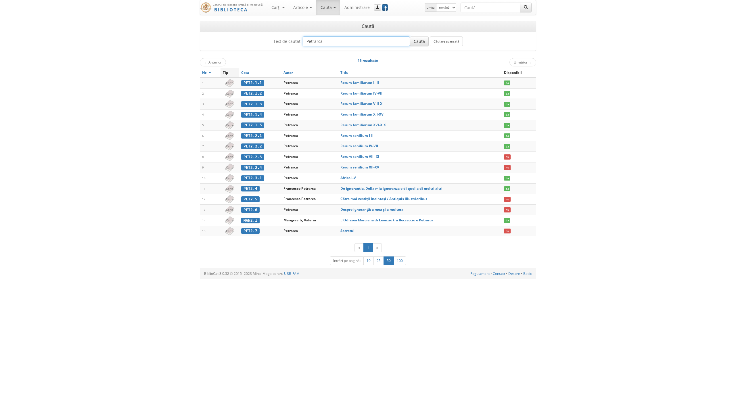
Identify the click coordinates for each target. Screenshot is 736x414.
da (507, 83)
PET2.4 (250, 188)
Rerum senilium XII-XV (359, 167)
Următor (523, 62)
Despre (514, 273)
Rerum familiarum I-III (359, 82)
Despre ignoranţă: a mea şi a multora (371, 209)
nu (507, 157)
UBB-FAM (292, 273)
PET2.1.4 (253, 114)
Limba (430, 7)
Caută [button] (327, 7)
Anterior (213, 62)
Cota (245, 72)
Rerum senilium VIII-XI (359, 156)
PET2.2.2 (253, 146)
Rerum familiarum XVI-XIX (363, 124)
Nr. (205, 72)
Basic (527, 273)
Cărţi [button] (276, 7)
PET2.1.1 (253, 82)
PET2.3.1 (253, 178)
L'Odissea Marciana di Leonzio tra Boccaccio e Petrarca (386, 220)
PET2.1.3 (253, 104)
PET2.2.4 (253, 167)
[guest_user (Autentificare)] (377, 7)
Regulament (480, 273)
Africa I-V (348, 177)
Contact (499, 273)
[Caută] (526, 7)
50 (389, 260)
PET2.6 (250, 210)
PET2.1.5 (253, 125)
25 (379, 260)
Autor (288, 72)
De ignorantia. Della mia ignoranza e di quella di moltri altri (391, 188)
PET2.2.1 (253, 135)
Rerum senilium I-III (357, 135)
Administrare (357, 7)
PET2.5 (250, 199)
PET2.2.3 (253, 157)
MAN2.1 (250, 220)
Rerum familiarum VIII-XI (362, 103)
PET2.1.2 (253, 93)
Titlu (344, 72)
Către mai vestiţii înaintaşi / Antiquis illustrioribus (383, 198)
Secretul (347, 230)
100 (400, 260)
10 (369, 260)
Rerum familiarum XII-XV (362, 114)
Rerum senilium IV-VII (359, 145)
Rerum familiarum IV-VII (361, 93)
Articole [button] (301, 7)
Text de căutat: (287, 41)
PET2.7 (250, 231)
